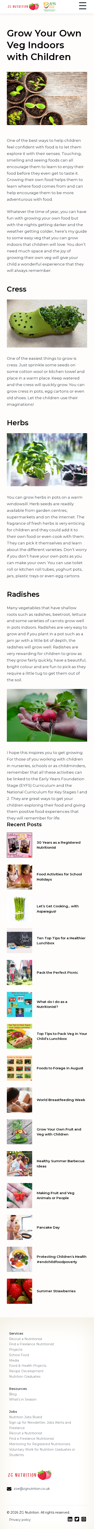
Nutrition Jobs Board (25, 1417)
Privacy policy (20, 1520)
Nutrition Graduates (24, 1376)
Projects (15, 1350)
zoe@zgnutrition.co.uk (32, 1489)
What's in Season (23, 1399)
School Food (19, 1355)
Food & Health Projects (27, 1366)
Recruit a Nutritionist (25, 1339)
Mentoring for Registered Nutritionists (39, 1444)
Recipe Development (26, 1371)
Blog (13, 1394)
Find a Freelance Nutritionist (31, 1344)
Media (14, 1360)
